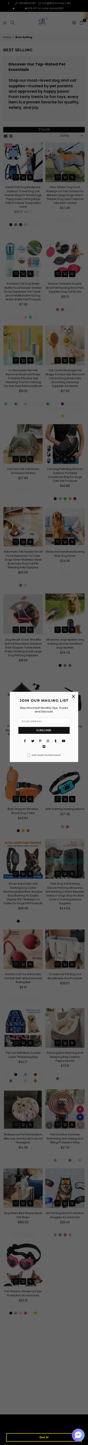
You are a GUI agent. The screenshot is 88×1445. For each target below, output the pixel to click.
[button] (78, 1435)
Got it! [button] (44, 1437)
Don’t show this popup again (46, 755)
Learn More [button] (64, 1426)
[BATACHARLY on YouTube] (63, 741)
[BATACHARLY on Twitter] (32, 741)
